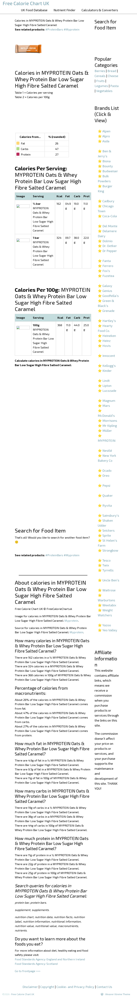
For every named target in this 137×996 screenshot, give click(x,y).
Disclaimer (30, 987)
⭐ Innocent (106, 356)
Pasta (114, 86)
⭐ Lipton (104, 386)
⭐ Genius (105, 291)
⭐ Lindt (104, 381)
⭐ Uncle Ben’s (108, 580)
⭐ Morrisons (107, 420)
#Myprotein (71, 29)
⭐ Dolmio (105, 241)
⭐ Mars (104, 405)
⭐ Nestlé (105, 450)
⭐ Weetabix (107, 605)
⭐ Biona (104, 161)
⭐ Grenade (106, 311)
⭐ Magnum (106, 401)
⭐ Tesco (104, 560)
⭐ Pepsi (104, 485)
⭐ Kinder (105, 371)
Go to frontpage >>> (27, 971)
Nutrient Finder (64, 10)
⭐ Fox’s (104, 271)
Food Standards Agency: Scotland (36, 963)
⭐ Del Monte (107, 226)
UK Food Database (34, 10)
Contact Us (104, 987)
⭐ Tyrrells (105, 570)
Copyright (47, 987)
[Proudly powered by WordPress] (102, 994)
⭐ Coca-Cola (107, 216)
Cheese (113, 76)
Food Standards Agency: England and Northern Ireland (50, 959)
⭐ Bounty (105, 166)
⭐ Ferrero (105, 266)
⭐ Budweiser (108, 171)
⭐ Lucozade (107, 391)
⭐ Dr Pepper (107, 251)
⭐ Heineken (107, 336)
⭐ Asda (103, 141)
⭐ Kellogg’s (107, 366)
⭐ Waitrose (107, 590)
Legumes (101, 86)
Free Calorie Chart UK (22, 994)
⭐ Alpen (104, 131)
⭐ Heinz (104, 341)
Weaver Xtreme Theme (117, 994)
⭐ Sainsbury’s (108, 515)
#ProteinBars (54, 29)
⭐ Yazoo (104, 625)
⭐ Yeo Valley (107, 630)
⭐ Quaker (105, 495)
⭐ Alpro (104, 136)
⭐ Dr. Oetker (107, 246)
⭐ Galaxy (105, 286)
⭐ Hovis (104, 346)
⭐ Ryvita (105, 505)
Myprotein (71, 620)
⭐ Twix (103, 565)
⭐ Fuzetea (106, 276)
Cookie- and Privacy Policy (75, 987)
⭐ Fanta (104, 261)
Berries (100, 71)
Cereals (100, 76)
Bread (111, 71)
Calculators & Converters (100, 10)
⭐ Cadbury (106, 201)
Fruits (100, 81)
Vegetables (104, 91)
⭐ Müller (105, 430)
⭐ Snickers (106, 530)
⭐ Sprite (104, 535)
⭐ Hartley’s (107, 321)
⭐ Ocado (104, 470)
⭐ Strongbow (108, 550)
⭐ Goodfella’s (108, 296)
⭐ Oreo (103, 475)
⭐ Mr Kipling (107, 425)
